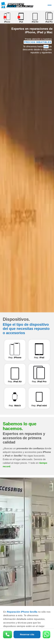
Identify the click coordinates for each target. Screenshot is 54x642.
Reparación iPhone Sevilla (17, 5)
